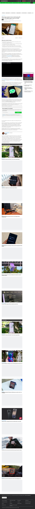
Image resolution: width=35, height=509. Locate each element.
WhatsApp (3, 79)
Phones (7, 2)
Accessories (25, 2)
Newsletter (11, 503)
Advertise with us (19, 503)
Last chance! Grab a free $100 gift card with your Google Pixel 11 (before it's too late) (29, 78)
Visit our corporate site (28, 495)
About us (3, 503)
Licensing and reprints (27, 503)
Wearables (10, 2)
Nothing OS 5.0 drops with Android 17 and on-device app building (28, 88)
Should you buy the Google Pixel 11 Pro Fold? (28, 85)
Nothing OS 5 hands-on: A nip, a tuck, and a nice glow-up (29, 91)
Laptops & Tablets (15, 2)
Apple (5, 80)
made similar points (11, 80)
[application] (12, 69)
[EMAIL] (6, 133)
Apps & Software (21, 2)
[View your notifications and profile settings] (30, 1)
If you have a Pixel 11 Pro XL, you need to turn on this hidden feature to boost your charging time (29, 82)
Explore (4, 2)
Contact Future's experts (12, 500)
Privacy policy (19, 500)
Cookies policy (27, 500)
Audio (29, 2)
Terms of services (10, 114)
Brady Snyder (6, 19)
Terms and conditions (4, 500)
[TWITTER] (5, 133)
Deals (31, 2)
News (2, 19)
